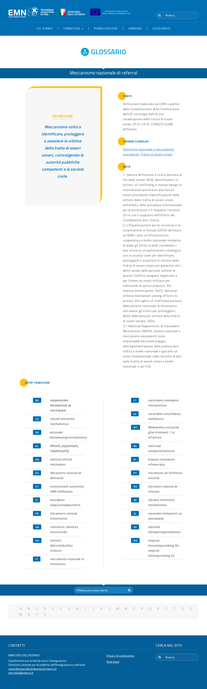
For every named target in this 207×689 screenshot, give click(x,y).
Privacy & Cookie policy (120, 656)
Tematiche (72, 28)
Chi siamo (45, 28)
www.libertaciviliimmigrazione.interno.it (32, 669)
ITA (186, 8)
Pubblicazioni (106, 28)
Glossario (162, 28)
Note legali (113, 662)
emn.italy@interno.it (20, 673)
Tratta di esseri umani (156, 154)
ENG (196, 8)
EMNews (135, 28)
